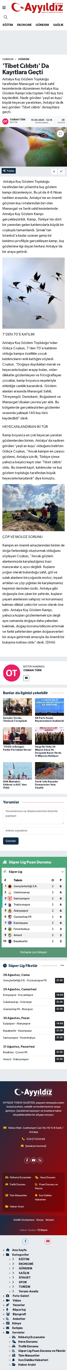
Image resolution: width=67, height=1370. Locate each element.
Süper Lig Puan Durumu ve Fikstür (42, 1350)
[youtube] (48, 1241)
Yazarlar (18, 1305)
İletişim (50, 1220)
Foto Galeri (20, 1295)
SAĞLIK (58, 25)
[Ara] (5, 17)
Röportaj (19, 1309)
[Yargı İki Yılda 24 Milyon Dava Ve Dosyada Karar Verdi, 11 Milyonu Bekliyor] (49, 735)
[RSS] (40, 1160)
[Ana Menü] (4, 8)
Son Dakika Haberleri (43, 1197)
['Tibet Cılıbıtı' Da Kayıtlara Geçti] (33, 147)
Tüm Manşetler (18, 1195)
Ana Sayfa (19, 1250)
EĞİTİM (8, 25)
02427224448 (36, 1139)
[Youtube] (33, 1160)
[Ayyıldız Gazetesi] (37, 8)
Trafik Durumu (17, 1184)
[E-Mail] (26, 678)
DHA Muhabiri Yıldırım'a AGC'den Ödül (15, 784)
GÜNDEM (42, 25)
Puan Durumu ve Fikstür (46, 1186)
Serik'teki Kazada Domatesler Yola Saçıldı (46, 784)
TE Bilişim (42, 1230)
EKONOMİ (24, 25)
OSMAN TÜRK (32, 670)
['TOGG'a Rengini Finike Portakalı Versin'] (17, 735)
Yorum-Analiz (28, 1291)
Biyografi (19, 1314)
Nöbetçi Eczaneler (20, 1177)
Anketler (18, 1318)
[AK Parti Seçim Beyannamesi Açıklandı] (49, 707)
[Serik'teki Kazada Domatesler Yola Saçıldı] (49, 770)
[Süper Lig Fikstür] (62, 965)
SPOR (22, 1282)
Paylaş (10, 170)
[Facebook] (27, 1160)
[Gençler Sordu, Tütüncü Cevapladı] (17, 707)
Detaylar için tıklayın (33, 952)
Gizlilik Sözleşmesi (23, 1220)
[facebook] (25, 1241)
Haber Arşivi (17, 1206)
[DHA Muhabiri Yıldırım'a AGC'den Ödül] (17, 770)
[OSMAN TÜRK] (11, 672)
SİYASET (24, 1277)
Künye (40, 1220)
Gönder (11, 841)
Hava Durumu (47, 1177)
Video (16, 1300)
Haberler (8, 59)
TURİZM (24, 1286)
